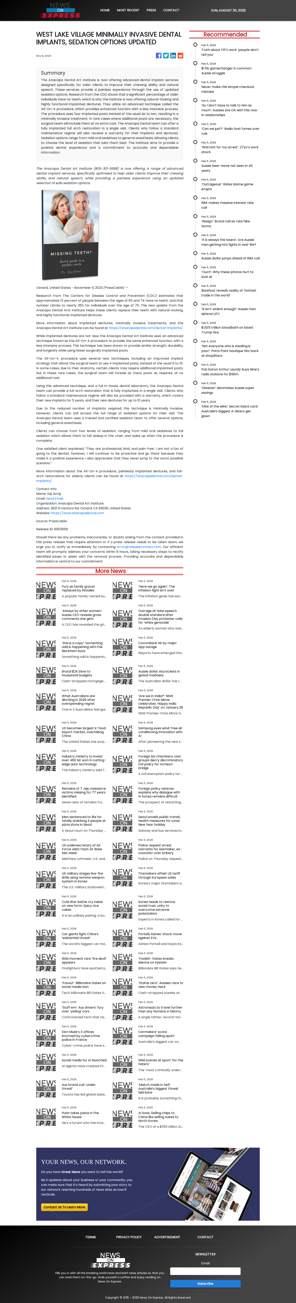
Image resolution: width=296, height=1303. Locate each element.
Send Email (54, 498)
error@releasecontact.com (139, 547)
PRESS (151, 10)
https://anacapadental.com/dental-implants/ (146, 328)
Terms (90, 1237)
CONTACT (171, 10)
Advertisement (167, 1237)
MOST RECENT (128, 10)
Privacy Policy (129, 1237)
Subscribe (205, 1283)
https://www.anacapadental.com (77, 513)
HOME (105, 10)
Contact (205, 1237)
